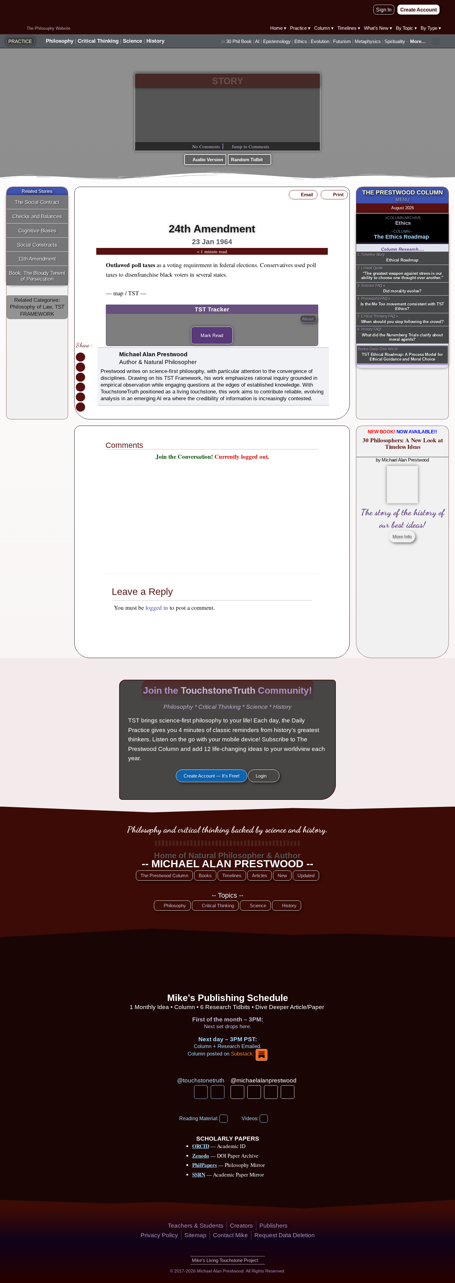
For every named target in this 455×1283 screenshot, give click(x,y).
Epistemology (277, 41)
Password (178, 506)
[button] (436, 41)
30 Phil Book (239, 41)
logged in (156, 607)
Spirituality (394, 41)
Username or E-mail (189, 477)
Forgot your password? (212, 561)
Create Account (236, 542)
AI (257, 41)
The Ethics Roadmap (401, 237)
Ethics (300, 41)
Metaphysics (368, 41)
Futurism (342, 41)
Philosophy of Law (31, 307)
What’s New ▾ (378, 28)
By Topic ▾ (406, 28)
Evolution (320, 41)
